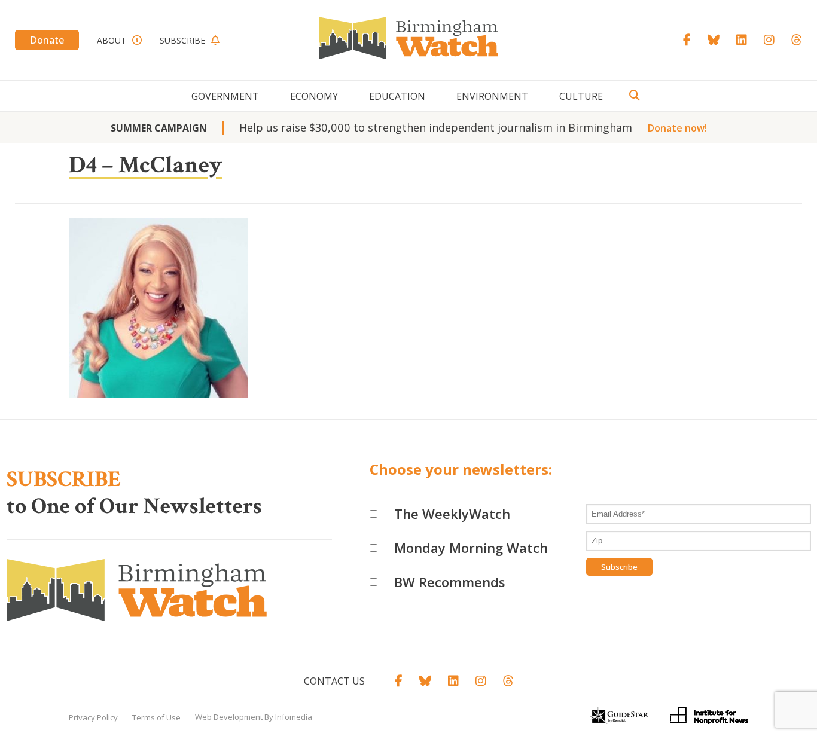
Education (397, 96)
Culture (581, 96)
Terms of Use (156, 717)
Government (225, 96)
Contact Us (334, 681)
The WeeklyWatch (452, 514)
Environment (492, 96)
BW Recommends (449, 582)
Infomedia (293, 716)
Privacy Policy (93, 717)
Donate (47, 40)
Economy (314, 96)
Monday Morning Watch (471, 548)
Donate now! (677, 128)
